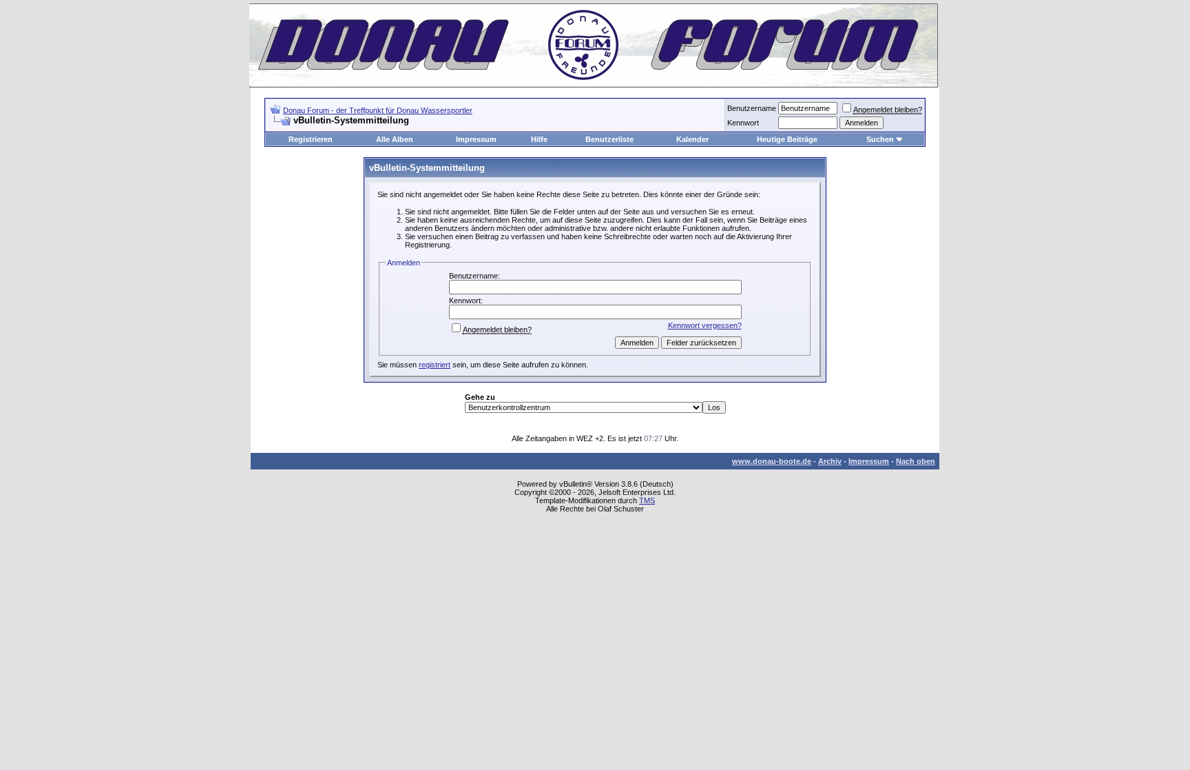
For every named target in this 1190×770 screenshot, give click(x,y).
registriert (434, 365)
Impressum (476, 139)
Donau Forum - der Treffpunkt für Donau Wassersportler (377, 110)
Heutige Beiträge (787, 139)
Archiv (830, 461)
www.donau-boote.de (771, 461)
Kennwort (743, 123)
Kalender (692, 139)
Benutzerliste (609, 139)
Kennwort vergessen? (705, 325)
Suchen (880, 139)
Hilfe (539, 139)
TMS (647, 500)
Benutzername (751, 108)
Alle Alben (394, 139)
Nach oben (915, 461)
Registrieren (311, 139)
